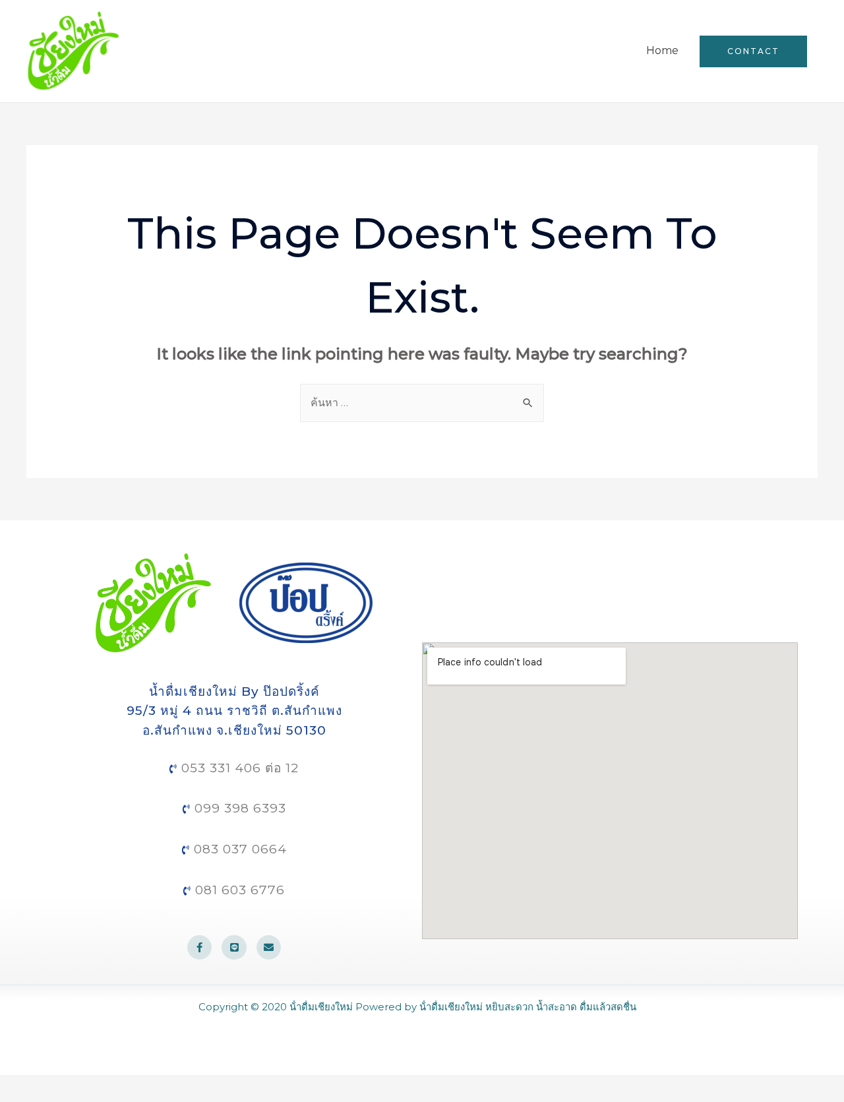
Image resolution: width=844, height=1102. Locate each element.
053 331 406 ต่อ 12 (238, 768)
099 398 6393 (238, 808)
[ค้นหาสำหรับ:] (422, 402)
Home (662, 50)
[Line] (234, 947)
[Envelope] (269, 947)
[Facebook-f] (199, 947)
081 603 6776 (238, 890)
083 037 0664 (238, 849)
